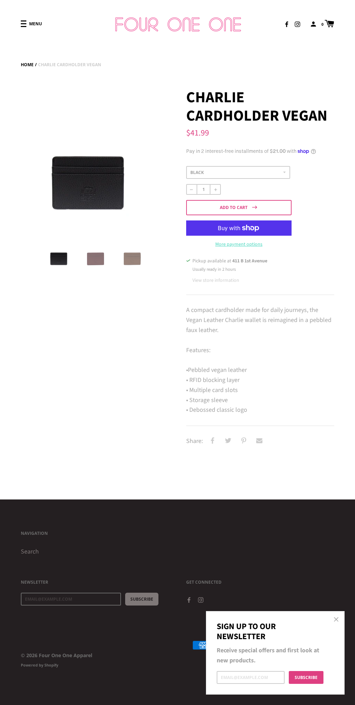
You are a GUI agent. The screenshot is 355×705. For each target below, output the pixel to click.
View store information (215, 280)
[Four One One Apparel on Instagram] (297, 23)
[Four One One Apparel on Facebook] (286, 23)
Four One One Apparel (65, 655)
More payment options (238, 244)
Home (27, 65)
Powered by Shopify (39, 665)
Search (30, 551)
